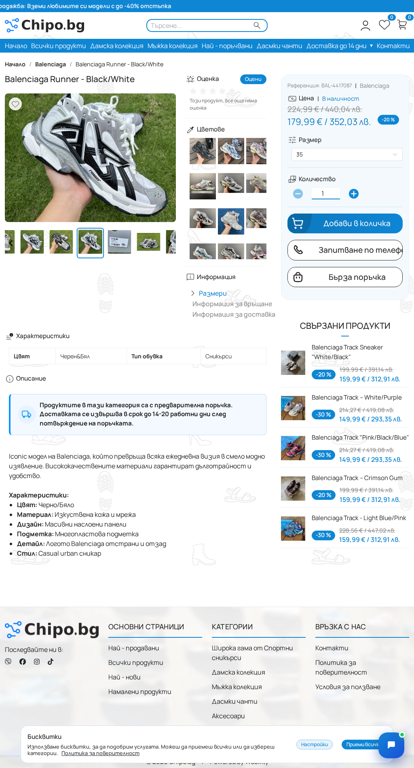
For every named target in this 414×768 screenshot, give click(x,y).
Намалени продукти (139, 691)
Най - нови (124, 677)
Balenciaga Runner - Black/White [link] (119, 64)
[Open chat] (391, 745)
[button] (365, 25)
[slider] (214, 91)
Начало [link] (15, 64)
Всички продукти (135, 662)
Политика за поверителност (341, 667)
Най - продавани (133, 647)
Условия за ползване (347, 686)
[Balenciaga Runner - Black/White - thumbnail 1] (90, 242)
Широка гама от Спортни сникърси (252, 652)
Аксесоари (228, 715)
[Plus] (353, 193)
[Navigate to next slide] (170, 243)
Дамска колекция (238, 672)
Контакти (332, 647)
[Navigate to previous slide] (11, 243)
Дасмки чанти (235, 701)
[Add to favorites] (15, 103)
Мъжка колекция (237, 686)
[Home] (52, 629)
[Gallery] (90, 157)
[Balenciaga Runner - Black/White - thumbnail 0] (61, 243)
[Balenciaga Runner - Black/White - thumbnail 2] (119, 243)
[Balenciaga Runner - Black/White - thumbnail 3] (148, 243)
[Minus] (297, 193)
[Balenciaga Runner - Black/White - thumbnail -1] (31, 243)
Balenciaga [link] (50, 64)
